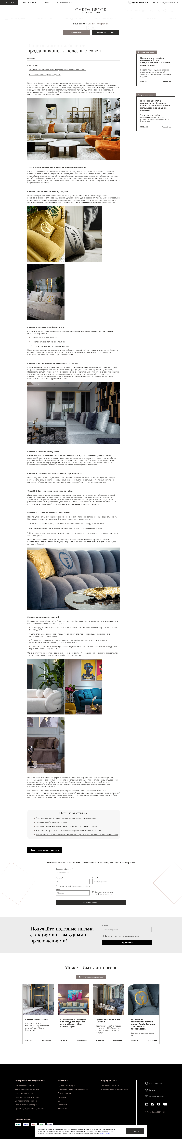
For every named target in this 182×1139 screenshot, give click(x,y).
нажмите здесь (104, 1133)
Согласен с (104, 893)
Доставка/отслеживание (26, 1101)
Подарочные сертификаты (27, 1097)
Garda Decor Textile (29, 2)
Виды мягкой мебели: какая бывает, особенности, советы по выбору (67, 826)
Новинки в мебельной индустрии (51, 822)
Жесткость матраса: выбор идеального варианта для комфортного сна (68, 830)
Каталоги (62, 1097)
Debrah (46, 2)
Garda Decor (9, 2)
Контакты (62, 1108)
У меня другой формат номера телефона (74, 886)
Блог (60, 1101)
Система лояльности (24, 1085)
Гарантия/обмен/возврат (26, 1105)
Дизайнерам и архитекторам (114, 1089)
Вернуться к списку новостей (45, 850)
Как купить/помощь (24, 1093)
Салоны (152, 1090)
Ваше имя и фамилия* (64, 869)
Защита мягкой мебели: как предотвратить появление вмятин (57, 70)
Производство (64, 1093)
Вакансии (62, 1105)
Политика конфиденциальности (73, 1089)
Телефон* (59, 878)
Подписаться (127, 942)
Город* (58, 889)
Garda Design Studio (64, 2)
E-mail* (95, 878)
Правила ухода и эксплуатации (29, 1108)
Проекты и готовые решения (91, 977)
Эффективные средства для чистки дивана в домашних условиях (66, 818)
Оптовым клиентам (110, 1085)
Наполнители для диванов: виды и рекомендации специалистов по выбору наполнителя (77, 835)
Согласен (135, 1131)
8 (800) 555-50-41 (139, 2)
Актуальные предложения (27, 1089)
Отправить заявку (91, 902)
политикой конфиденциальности (104, 893)
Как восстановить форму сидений (45, 74)
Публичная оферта (66, 1085)
